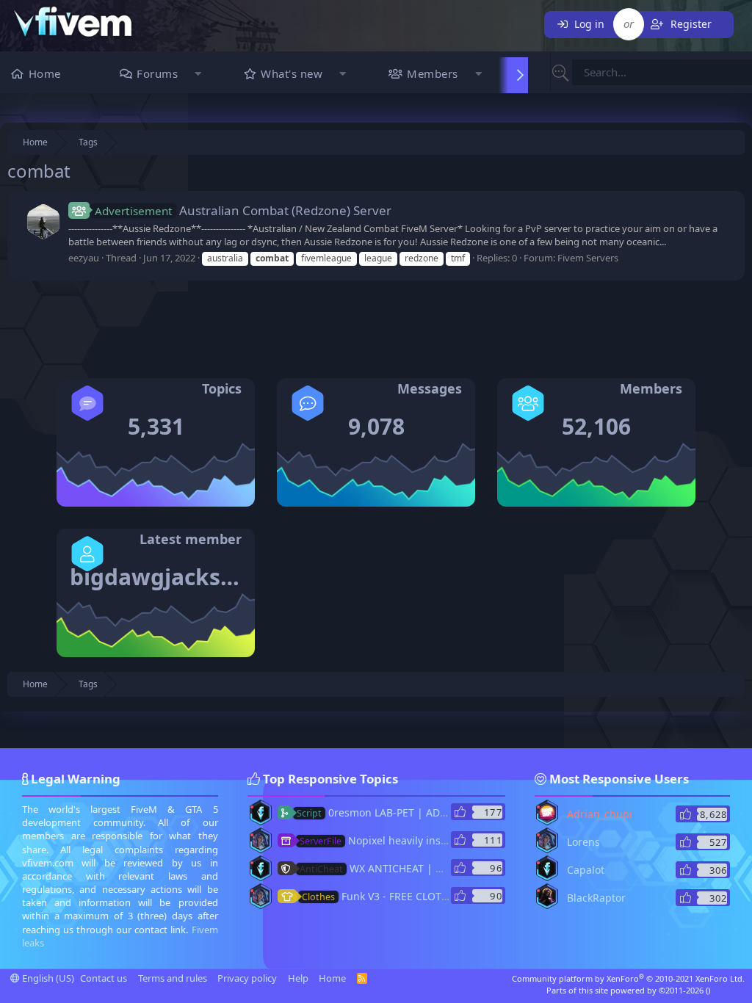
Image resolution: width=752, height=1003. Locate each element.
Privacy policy (247, 978)
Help (298, 978)
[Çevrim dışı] (251, 806)
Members (432, 73)
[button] (197, 75)
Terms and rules (172, 978)
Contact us (103, 978)
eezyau (83, 257)
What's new (291, 73)
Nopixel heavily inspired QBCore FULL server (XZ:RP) (451, 840)
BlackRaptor (596, 898)
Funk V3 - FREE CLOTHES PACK (395, 896)
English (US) (47, 978)
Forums (157, 73)
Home (45, 73)
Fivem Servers (587, 257)
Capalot (585, 870)
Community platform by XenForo (628, 978)
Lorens (583, 842)
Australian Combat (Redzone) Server (243, 210)
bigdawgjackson (159, 577)
